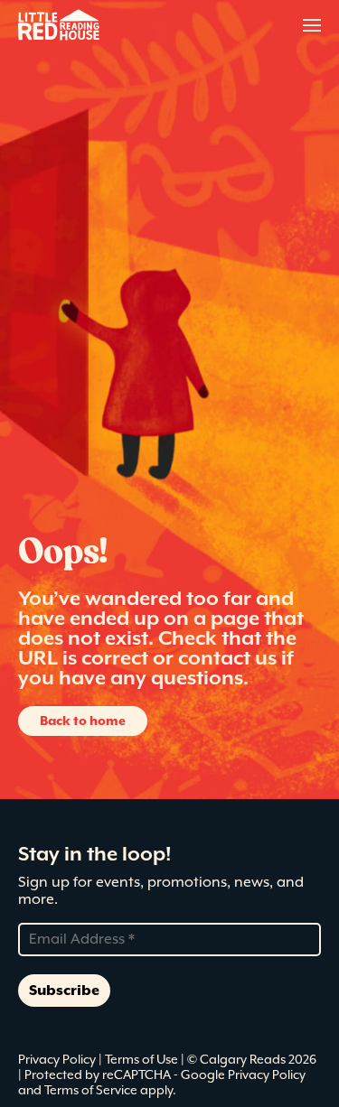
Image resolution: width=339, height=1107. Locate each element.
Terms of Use (143, 1059)
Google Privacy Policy (243, 1074)
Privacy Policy (58, 1059)
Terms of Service (90, 1090)
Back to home (83, 720)
